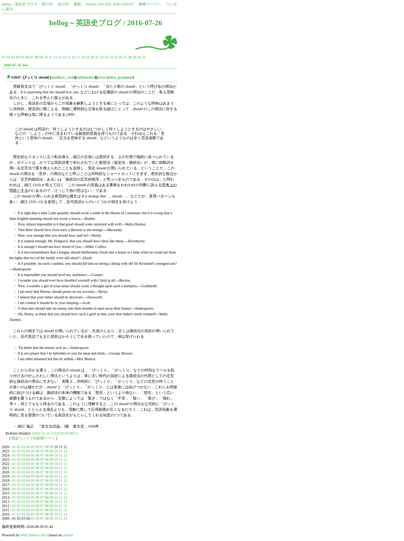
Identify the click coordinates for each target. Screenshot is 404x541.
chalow (68, 535)
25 (116, 57)
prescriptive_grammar (115, 77)
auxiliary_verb (62, 77)
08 (36, 57)
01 (4, 57)
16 (74, 57)
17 (78, 57)
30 (139, 57)
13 (59, 57)
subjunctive (85, 77)
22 (102, 57)
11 (50, 57)
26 (120, 57)
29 (134, 57)
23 (106, 57)
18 (83, 57)
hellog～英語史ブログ (19, 4)
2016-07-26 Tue (16, 65)
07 (32, 57)
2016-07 (128, 4)
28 (130, 57)
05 (22, 57)
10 (46, 57)
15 (69, 57)
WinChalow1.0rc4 (34, 535)
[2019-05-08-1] (66, 433)
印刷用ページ (44, 438)
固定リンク (20, 438)
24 (111, 57)
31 (144, 57)
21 (97, 57)
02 (8, 57)
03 (13, 57)
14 (64, 57)
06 (27, 57)
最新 (77, 4)
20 (92, 57)
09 (41, 57)
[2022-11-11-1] (43, 433)
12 (55, 57)
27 (125, 57)
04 (18, 57)
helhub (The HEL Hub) (103, 4)
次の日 (63, 4)
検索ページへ (150, 4)
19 (88, 57)
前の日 (47, 4)
